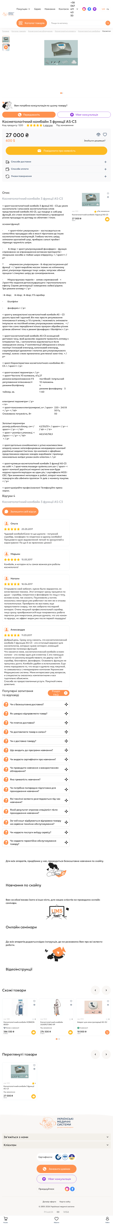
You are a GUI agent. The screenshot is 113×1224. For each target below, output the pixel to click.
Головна (5, 31)
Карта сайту (65, 1202)
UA (103, 9)
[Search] (107, 23)
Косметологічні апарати (65, 31)
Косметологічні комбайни (89, 31)
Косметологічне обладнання (40, 31)
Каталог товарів (18, 31)
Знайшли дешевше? (94, 140)
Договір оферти (49, 1202)
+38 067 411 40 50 (72, 9)
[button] (61, 93)
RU (108, 9)
